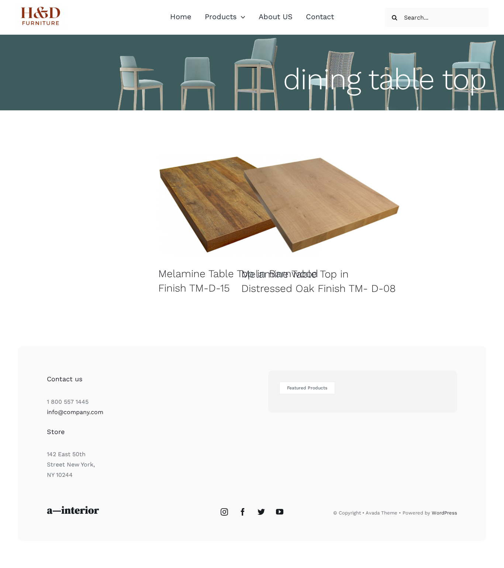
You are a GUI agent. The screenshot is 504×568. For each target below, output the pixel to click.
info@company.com (75, 412)
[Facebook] (243, 512)
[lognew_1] (41, 7)
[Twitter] (261, 512)
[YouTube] (280, 512)
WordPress (444, 513)
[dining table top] (239, 204)
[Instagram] (224, 512)
